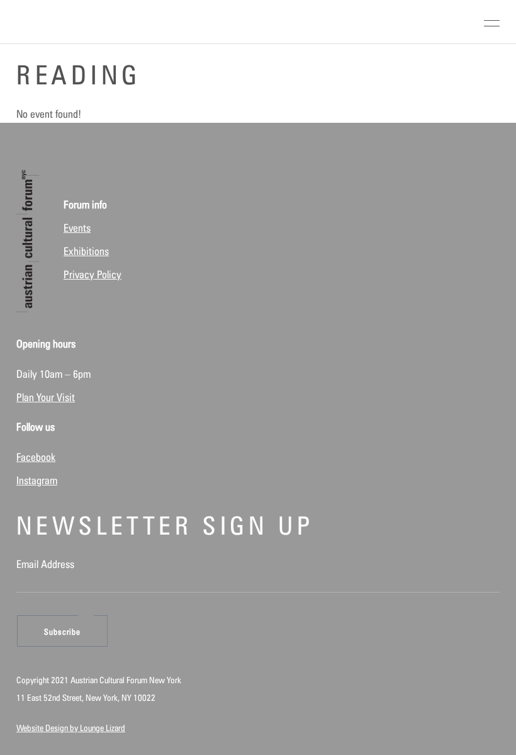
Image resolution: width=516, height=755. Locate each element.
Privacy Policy (92, 274)
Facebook (35, 457)
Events (77, 228)
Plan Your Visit (45, 397)
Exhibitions (86, 251)
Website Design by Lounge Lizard (70, 728)
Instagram (36, 480)
